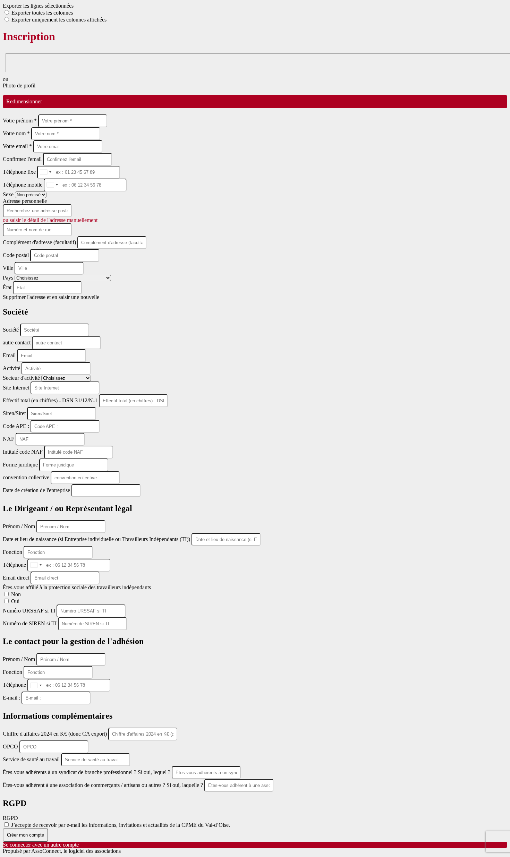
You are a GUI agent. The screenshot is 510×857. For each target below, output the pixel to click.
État (8, 287)
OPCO (11, 746)
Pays (9, 278)
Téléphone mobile (23, 185)
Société (11, 330)
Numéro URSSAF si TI (30, 611)
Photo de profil (19, 85)
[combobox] (45, 172)
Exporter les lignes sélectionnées (38, 6)
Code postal (16, 255)
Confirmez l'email (22, 159)
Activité (12, 368)
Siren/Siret (15, 413)
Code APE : (17, 426)
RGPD (10, 818)
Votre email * (18, 146)
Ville (9, 268)
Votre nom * (17, 133)
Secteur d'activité (22, 378)
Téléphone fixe (20, 172)
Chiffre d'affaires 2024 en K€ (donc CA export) (55, 734)
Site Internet (17, 388)
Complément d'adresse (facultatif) (40, 242)
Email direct (17, 578)
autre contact (17, 342)
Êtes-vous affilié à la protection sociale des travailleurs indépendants (77, 587)
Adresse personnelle (25, 201)
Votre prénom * (20, 120)
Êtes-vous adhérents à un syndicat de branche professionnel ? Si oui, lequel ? (87, 772)
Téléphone (15, 565)
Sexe (9, 194)
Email (10, 355)
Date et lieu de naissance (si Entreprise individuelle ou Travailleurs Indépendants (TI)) (97, 539)
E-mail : (12, 698)
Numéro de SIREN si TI (30, 623)
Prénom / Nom (19, 526)
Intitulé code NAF (23, 452)
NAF (9, 439)
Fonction (13, 552)
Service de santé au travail (32, 759)
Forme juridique (21, 465)
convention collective (27, 477)
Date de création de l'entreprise (37, 490)
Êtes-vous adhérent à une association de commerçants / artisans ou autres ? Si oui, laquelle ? (103, 785)
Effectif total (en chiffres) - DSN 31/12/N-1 (51, 400)
